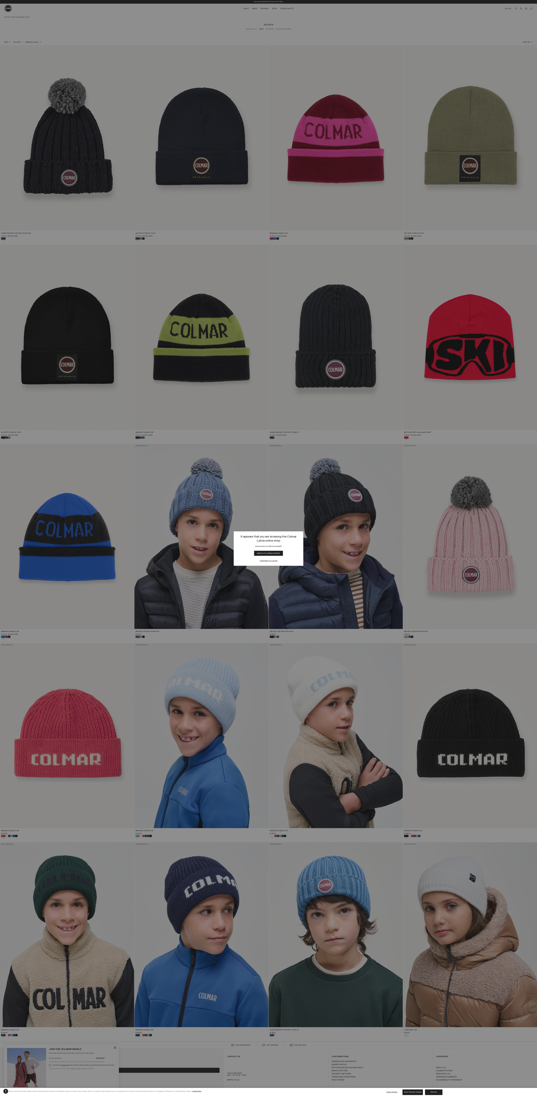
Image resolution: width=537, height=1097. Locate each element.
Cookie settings (391, 1092)
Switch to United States (268, 553)
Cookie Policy (197, 1091)
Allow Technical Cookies (412, 1092)
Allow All (433, 1092)
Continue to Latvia (268, 561)
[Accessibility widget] (5, 1091)
